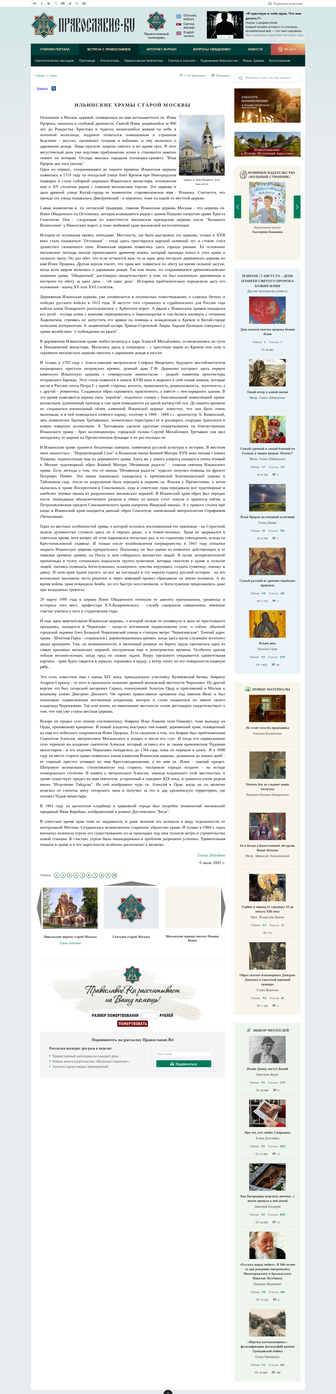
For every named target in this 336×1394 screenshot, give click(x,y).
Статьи (53, 75)
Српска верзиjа (189, 25)
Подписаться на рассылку (288, 3)
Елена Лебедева (211, 855)
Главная (40, 75)
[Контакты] (84, 3)
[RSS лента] (77, 3)
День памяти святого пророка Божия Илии (267, 331)
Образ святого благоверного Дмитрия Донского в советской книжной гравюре (267, 980)
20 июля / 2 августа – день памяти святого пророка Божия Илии (267, 280)
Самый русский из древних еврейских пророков (267, 582)
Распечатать (223, 75)
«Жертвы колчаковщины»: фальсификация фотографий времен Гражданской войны (267, 1346)
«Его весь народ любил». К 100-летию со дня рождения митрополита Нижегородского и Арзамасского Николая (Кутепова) (267, 1271)
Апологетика (109, 60)
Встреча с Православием (109, 49)
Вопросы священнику (212, 49)
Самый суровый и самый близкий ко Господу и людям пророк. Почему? (267, 450)
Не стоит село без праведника (267, 727)
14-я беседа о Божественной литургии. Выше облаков (267, 847)
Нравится (42, 88)
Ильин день (267, 643)
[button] (221, 37)
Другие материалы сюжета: (267, 290)
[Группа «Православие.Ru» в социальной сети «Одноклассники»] (41, 3)
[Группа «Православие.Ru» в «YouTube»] (63, 3)
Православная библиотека (143, 60)
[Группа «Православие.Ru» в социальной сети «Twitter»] (48, 3)
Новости (255, 49)
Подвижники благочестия (219, 60)
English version (189, 34)
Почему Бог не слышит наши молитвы (267, 786)
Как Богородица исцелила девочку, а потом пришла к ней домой (267, 1198)
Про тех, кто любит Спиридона (267, 1132)
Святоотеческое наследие (54, 60)
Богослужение (280, 60)
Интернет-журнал (161, 49)
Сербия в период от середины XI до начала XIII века (267, 909)
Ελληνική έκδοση (190, 17)
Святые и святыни (181, 60)
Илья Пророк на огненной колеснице (267, 516)
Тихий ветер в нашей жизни (267, 391)
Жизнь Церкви (253, 60)
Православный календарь (156, 35)
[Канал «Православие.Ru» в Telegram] (70, 3)
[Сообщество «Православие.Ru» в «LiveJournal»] (55, 3)
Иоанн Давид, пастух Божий (267, 1068)
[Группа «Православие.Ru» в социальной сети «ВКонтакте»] (34, 3)
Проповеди (87, 60)
